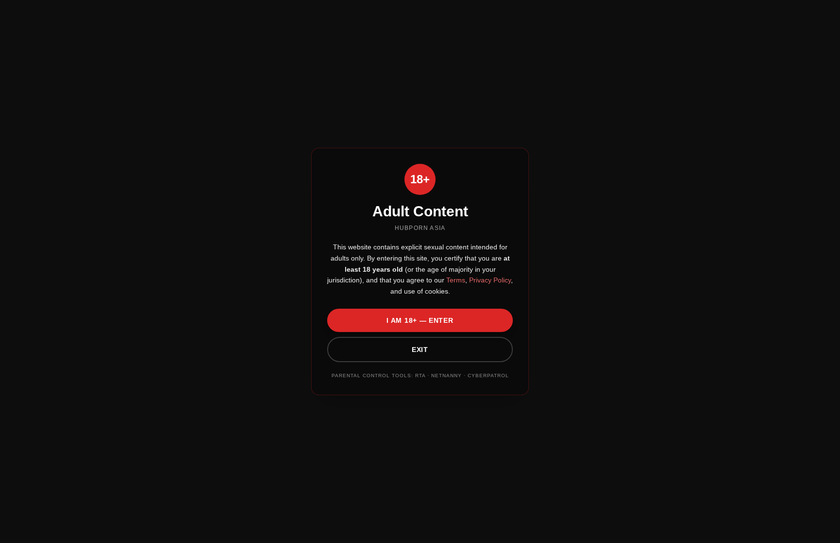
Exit (420, 349)
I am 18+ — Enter (419, 320)
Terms (454, 280)
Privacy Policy (489, 280)
